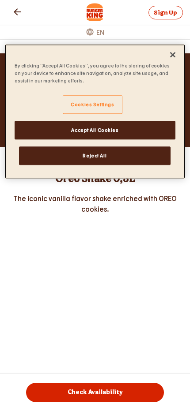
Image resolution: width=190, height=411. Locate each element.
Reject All (94, 155)
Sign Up (165, 12)
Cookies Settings (92, 104)
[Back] (17, 12)
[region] (95, 111)
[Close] (172, 54)
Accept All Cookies (94, 130)
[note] (95, 203)
